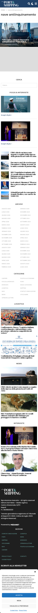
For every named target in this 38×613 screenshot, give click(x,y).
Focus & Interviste (8, 282)
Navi (3, 291)
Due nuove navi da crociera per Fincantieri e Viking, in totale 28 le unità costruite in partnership (23, 164)
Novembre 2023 (25, 254)
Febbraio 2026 (6, 228)
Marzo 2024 (24, 241)
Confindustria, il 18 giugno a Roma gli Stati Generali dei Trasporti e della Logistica (17, 357)
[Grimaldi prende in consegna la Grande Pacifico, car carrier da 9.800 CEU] (5, 195)
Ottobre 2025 (6, 241)
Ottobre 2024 (25, 218)
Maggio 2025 (6, 257)
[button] (35, 572)
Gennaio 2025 (24, 209)
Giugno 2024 (24, 231)
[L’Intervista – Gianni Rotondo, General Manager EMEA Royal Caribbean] (19, 462)
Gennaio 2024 (24, 247)
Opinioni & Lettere (8, 298)
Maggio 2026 (6, 218)
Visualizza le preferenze (19, 606)
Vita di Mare (24, 294)
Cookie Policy (14, 610)
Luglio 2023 (24, 267)
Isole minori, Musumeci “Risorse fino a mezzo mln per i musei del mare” (23, 184)
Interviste (5, 285)
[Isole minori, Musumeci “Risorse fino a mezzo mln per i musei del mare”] (5, 185)
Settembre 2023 (25, 260)
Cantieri (4, 278)
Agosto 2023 (24, 264)
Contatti (23, 556)
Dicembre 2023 (25, 251)
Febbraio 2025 (6, 267)
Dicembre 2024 (25, 212)
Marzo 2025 (6, 264)
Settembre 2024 (25, 222)
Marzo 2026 (6, 225)
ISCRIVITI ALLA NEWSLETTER (14, 565)
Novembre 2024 (25, 215)
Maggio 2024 (24, 234)
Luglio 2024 (24, 228)
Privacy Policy (23, 610)
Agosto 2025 (6, 247)
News (3, 294)
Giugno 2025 (6, 254)
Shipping (23, 288)
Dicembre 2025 (6, 234)
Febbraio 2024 (25, 244)
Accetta (19, 595)
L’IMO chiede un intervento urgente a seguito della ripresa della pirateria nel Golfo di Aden (23, 154)
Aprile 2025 (5, 260)
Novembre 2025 (7, 238)
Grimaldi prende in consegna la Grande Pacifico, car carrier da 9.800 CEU (23, 194)
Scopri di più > (6, 115)
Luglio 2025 (5, 251)
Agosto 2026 (6, 209)
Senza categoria (26, 285)
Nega (19, 601)
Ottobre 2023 (24, 257)
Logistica (5, 288)
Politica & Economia (27, 278)
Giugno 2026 (6, 215)
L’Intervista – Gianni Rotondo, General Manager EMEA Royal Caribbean (16, 474)
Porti (22, 282)
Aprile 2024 (24, 238)
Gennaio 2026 (6, 231)
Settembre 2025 (7, 244)
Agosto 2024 (24, 225)
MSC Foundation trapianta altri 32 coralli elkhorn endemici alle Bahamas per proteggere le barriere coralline (23, 175)
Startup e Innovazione (28, 291)
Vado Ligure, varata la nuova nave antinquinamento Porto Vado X (15, 40)
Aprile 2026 (5, 222)
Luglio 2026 (5, 212)
